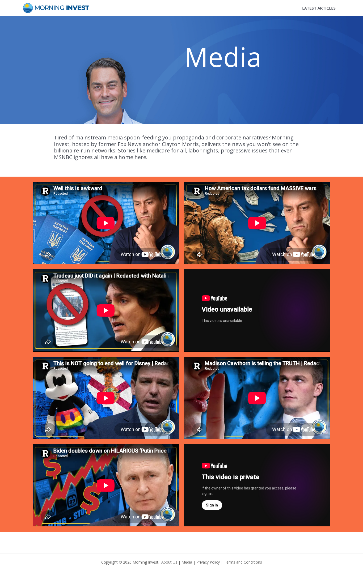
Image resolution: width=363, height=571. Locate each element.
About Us (169, 562)
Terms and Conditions (243, 562)
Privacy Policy (208, 562)
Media (187, 562)
